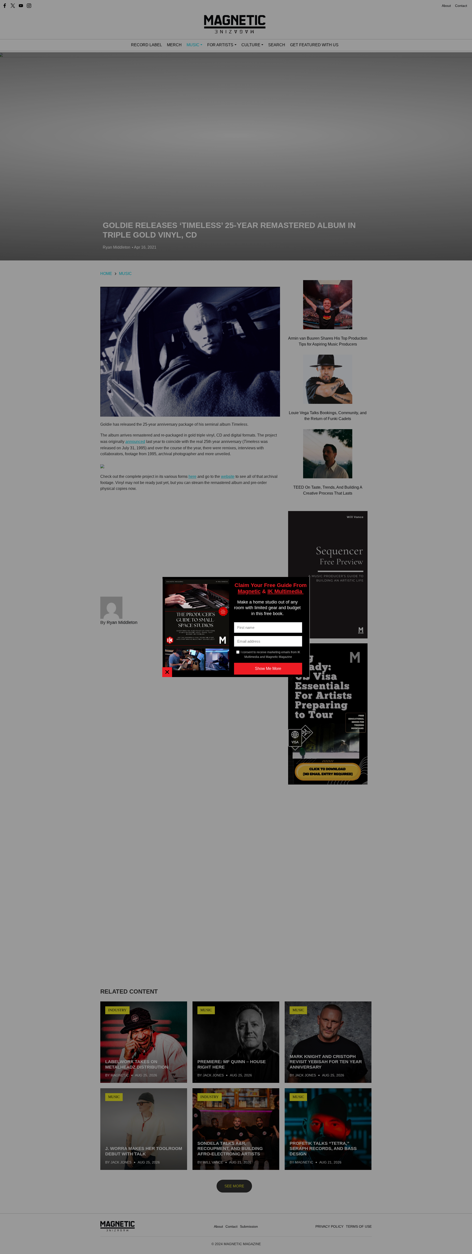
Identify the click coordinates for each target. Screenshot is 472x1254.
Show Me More (268, 668)
